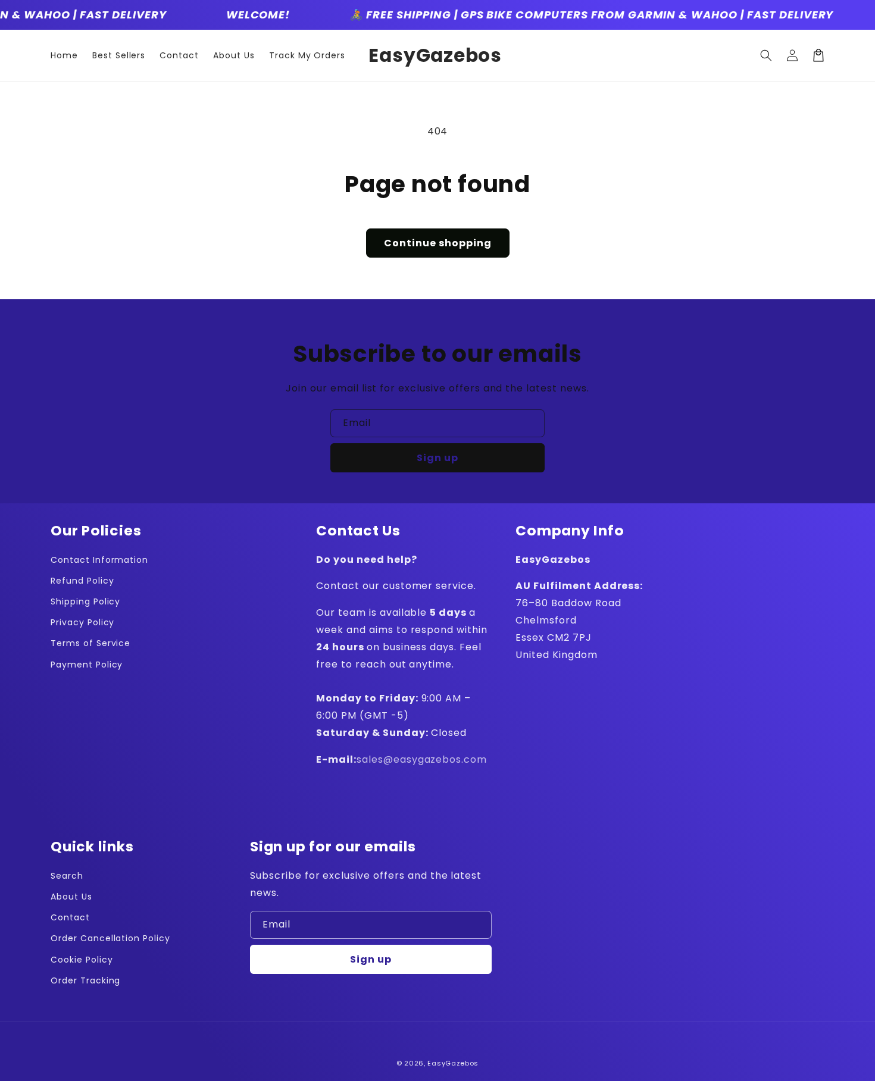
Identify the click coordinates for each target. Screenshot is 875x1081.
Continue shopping (438, 243)
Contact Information (99, 560)
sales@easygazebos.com (422, 759)
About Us (71, 897)
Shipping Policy (85, 601)
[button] (766, 55)
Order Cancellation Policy (110, 938)
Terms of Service (90, 643)
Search (67, 876)
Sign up (437, 458)
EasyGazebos (453, 1063)
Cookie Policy (81, 960)
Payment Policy (87, 664)
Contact (70, 917)
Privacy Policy (82, 622)
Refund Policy (82, 581)
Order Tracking (85, 980)
